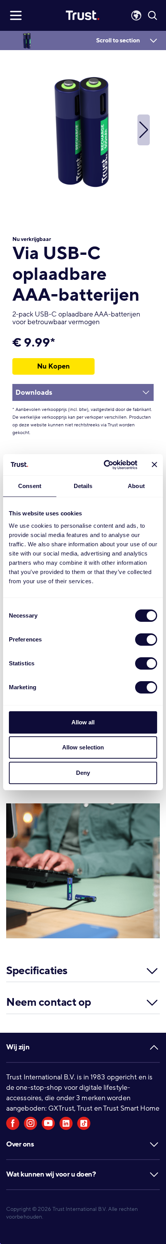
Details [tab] (83, 486)
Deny (83, 772)
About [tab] (136, 486)
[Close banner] (154, 464)
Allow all (83, 722)
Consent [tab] (29, 486)
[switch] (146, 639)
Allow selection (83, 747)
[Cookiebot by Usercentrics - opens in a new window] (104, 465)
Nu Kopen (53, 366)
